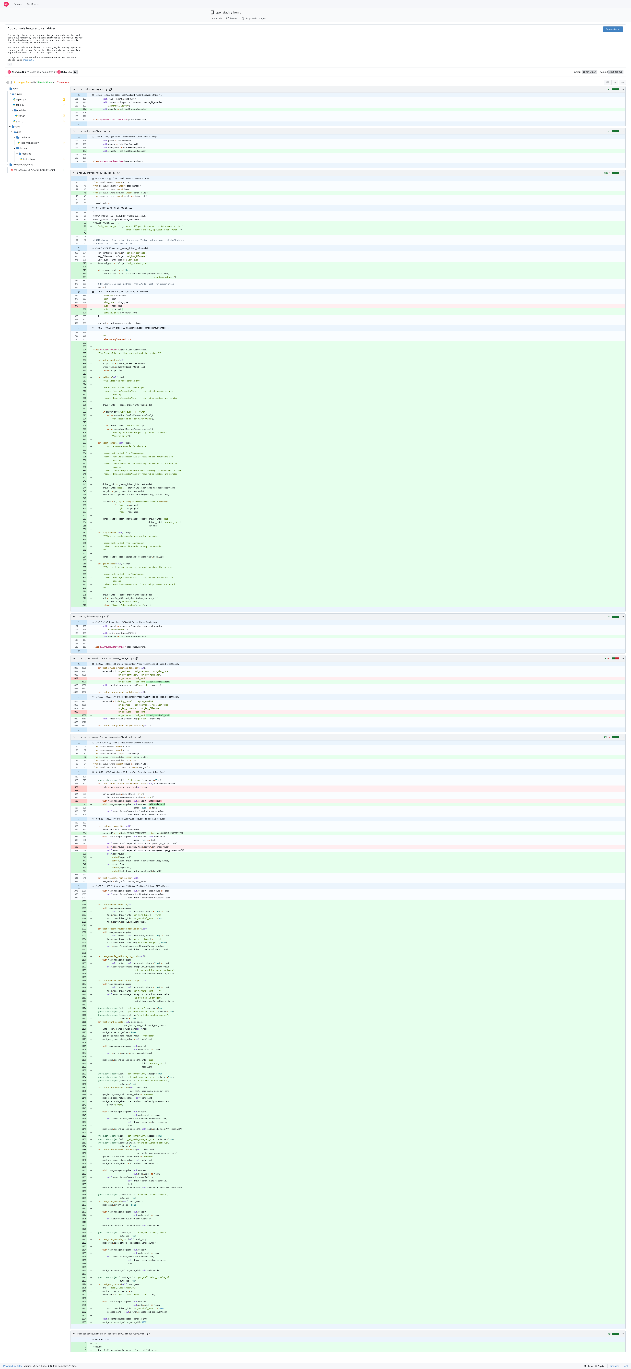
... (10, 64)
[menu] (622, 82)
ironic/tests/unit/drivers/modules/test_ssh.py (106, 737)
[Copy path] (110, 89)
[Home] (6, 4)
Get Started (33, 4)
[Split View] (614, 82)
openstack (222, 12)
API (626, 1366)
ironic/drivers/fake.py (91, 131)
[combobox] (607, 82)
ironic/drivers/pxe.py (91, 616)
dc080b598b (615, 72)
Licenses (614, 1366)
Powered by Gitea (13, 1366)
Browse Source (613, 29)
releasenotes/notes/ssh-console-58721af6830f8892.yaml (111, 1334)
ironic (237, 12)
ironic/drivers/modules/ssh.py (96, 173)
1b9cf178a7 (589, 72)
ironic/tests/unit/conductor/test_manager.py (105, 658)
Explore (18, 4)
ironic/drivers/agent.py (92, 89)
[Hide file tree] (7, 82)
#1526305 (28, 60)
